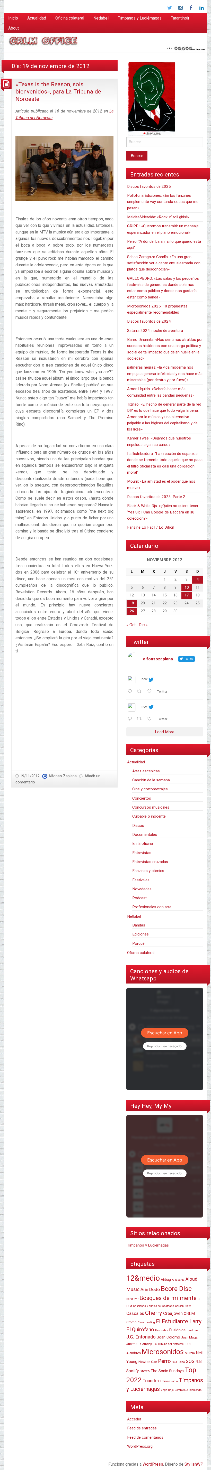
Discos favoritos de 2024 (149, 321)
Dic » (143, 624)
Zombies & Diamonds (188, 1390)
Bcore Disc (176, 1289)
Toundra (151, 1380)
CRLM (189, 1313)
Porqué (138, 943)
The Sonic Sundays (167, 1371)
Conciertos (141, 798)
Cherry (153, 1312)
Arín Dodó (150, 1289)
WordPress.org (140, 1446)
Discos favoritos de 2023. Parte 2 (156, 496)
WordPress (153, 1464)
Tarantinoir (180, 18)
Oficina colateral (69, 18)
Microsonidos (163, 1352)
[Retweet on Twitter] (141, 691)
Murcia (190, 1353)
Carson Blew (183, 1306)
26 (132, 611)
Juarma (131, 1344)
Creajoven (173, 1313)
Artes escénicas (146, 771)
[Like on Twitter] (151, 691)
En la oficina (142, 843)
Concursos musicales (150, 807)
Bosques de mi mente (168, 1298)
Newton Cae (147, 1362)
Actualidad (36, 18)
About (13, 28)
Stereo (145, 1371)
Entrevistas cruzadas (150, 861)
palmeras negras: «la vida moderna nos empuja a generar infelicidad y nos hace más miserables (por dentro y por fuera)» (165, 373)
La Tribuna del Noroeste (169, 1344)
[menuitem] (13, 18)
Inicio (13, 18)
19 (132, 603)
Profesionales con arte (151, 907)
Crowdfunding (146, 1322)
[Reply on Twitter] (131, 691)
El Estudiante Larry (178, 1321)
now (144, 679)
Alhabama (178, 1279)
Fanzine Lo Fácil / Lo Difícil (150, 527)
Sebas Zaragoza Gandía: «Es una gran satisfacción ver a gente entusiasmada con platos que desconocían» (163, 263)
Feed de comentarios (145, 1437)
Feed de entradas (142, 1428)
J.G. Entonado (141, 1337)
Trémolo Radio (169, 1381)
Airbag (166, 1279)
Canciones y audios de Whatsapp (153, 1306)
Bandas (138, 925)
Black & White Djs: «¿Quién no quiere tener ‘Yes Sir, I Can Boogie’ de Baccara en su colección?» (162, 512)
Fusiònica (177, 1330)
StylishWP (193, 1464)
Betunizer (132, 1299)
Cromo (131, 1322)
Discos (138, 825)
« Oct (131, 624)
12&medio (143, 1278)
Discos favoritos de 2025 (149, 186)
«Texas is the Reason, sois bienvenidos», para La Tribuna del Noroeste (59, 91)
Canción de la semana (151, 780)
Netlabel (101, 18)
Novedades (142, 889)
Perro (164, 1361)
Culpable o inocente (149, 816)
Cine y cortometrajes (150, 789)
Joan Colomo (168, 1337)
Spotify (132, 1371)
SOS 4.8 (194, 1361)
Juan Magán (190, 1337)
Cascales (135, 1313)
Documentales (144, 834)
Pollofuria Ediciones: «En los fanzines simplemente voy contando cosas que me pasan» (162, 201)
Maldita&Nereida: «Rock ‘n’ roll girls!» (158, 217)
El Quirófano (140, 1329)
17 (186, 595)
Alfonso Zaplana (62, 776)
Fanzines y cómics (148, 870)
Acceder (134, 1419)
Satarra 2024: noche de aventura (155, 330)
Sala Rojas (178, 1362)
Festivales (141, 880)
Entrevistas (141, 852)
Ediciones (140, 934)
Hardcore (192, 1330)
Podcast (139, 898)
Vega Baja (167, 1390)
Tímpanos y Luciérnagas (140, 18)
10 (186, 587)
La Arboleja (145, 1344)
